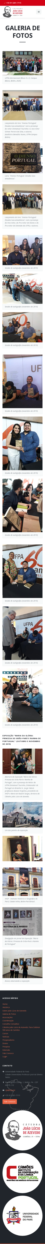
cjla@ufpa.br (10, 1090)
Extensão (6, 1050)
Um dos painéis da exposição (16, 830)
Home (5, 1004)
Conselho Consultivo (10, 1024)
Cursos (5, 1033)
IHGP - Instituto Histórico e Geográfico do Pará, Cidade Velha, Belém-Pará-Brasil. (21, 900)
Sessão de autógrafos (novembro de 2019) (21, 268)
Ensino (5, 1043)
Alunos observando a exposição (17, 981)
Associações (7, 1017)
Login (4, 1056)
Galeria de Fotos (9, 1014)
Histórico (6, 1007)
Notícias (5, 1036)
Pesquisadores (8, 1040)
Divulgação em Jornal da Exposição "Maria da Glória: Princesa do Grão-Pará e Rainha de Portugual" (22, 941)
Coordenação (8, 1020)
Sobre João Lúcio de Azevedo (14, 1010)
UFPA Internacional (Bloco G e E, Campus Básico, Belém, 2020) (21, 79)
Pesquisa (6, 1046)
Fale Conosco (8, 1053)
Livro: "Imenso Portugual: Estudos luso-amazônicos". (20, 177)
